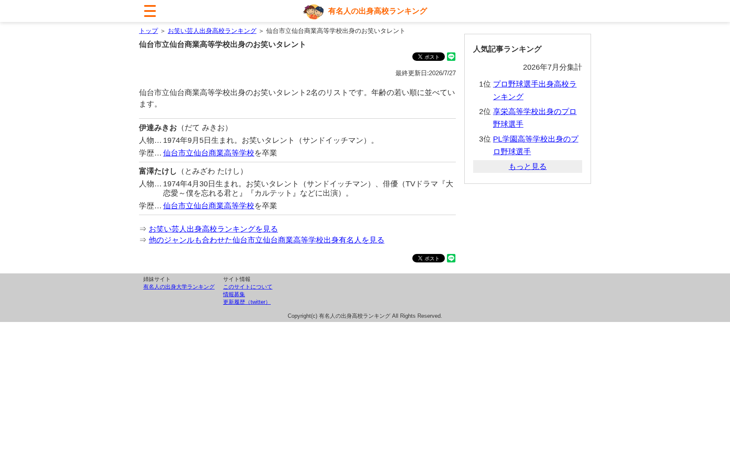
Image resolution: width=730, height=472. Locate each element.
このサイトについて (247, 287)
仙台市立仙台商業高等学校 (208, 153)
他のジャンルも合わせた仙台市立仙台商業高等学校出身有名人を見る (266, 240)
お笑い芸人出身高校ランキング (212, 30)
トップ (148, 30)
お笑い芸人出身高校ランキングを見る (213, 229)
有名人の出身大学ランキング (179, 287)
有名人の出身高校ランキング (377, 11)
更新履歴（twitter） (247, 302)
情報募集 (234, 294)
